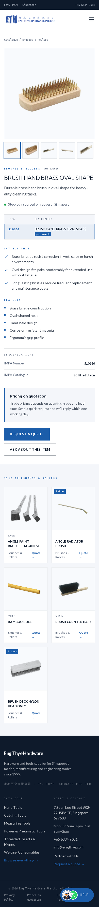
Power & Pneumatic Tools (24, 831)
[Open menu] (91, 19)
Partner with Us (66, 856)
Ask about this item (30, 449)
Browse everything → (21, 860)
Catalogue (11, 39)
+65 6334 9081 (85, 4)
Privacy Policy (9, 897)
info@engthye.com (69, 847)
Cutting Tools (15, 815)
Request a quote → (69, 864)
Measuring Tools (17, 823)
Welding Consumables (22, 852)
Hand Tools (13, 807)
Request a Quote (27, 434)
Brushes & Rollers (35, 39)
